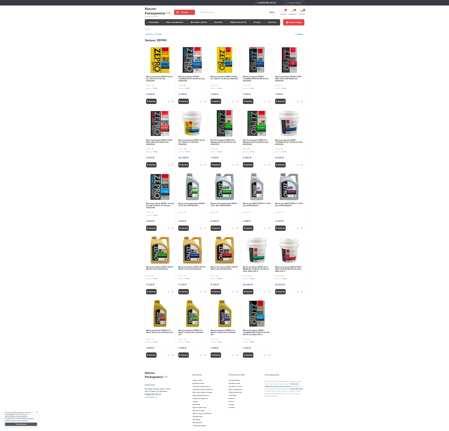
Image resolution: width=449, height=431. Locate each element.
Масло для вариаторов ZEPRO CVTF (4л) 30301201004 (224, 204)
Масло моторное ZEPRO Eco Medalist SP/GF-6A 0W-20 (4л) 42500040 (256, 142)
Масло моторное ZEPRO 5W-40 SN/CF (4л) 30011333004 (224, 268)
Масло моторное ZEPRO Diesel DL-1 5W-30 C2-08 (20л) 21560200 (191, 142)
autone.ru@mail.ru (151, 397)
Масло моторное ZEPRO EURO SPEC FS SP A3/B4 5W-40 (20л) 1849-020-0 (288, 269)
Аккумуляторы (198, 417)
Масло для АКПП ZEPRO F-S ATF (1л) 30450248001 (257, 204)
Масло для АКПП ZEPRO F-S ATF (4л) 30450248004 (289, 204)
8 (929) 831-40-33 (267, 2)
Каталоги (218, 22)
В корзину (151, 101)
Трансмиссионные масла (201, 386)
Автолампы (196, 420)
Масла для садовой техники (202, 392)
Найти (271, 12)
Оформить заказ (234, 383)
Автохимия (196, 405)
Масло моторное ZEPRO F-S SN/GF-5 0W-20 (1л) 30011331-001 (191, 332)
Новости (231, 401)
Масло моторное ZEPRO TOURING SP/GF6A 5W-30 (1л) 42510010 (255, 79)
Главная (147, 29)
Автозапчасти (197, 423)
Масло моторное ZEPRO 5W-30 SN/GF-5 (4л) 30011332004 (191, 268)
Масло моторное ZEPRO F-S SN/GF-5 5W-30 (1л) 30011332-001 (223, 332)
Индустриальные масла (201, 395)
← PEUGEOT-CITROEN (153, 34)
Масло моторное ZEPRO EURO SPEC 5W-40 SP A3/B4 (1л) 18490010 (288, 79)
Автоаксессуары (198, 410)
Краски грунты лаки (199, 407)
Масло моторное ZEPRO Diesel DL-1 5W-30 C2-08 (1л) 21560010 (224, 78)
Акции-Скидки (198, 380)
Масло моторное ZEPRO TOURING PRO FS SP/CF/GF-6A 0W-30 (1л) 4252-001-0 (256, 332)
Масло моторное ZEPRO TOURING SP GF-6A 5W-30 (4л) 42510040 (191, 79)
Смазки (195, 401)
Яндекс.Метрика (296, 389)
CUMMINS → (299, 34)
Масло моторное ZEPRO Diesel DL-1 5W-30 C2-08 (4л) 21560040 (159, 79)
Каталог (184, 12)
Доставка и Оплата (235, 386)
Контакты (272, 22)
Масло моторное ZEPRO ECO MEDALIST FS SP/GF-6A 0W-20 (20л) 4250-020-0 (256, 269)
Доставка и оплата (199, 22)
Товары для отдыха (199, 426)
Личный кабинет (294, 3)
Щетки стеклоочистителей (202, 414)
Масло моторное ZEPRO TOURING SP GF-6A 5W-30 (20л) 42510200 (289, 142)
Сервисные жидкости (200, 398)
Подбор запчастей (238, 22)
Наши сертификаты (174, 22)
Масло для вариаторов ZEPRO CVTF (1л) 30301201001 (191, 204)
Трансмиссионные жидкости (203, 389)
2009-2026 (150, 385)
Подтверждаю (21, 424)
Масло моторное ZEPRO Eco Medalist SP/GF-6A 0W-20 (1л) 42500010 (223, 142)
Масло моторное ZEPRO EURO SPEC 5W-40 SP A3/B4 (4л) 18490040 (159, 142)
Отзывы (257, 22)
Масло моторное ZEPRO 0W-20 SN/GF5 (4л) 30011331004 (159, 268)
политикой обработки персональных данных (19, 419)
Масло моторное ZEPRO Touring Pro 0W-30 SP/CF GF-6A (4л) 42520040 (160, 205)
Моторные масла (198, 383)
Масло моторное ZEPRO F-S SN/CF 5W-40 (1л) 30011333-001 (159, 331)
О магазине (153, 22)
